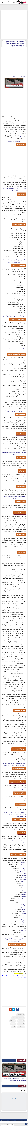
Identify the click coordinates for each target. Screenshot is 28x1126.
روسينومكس (23, 934)
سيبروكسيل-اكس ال (21, 866)
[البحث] (8, 2)
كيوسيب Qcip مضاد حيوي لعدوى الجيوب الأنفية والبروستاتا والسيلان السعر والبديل (15, 1079)
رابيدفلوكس (23, 842)
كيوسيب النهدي (21, 1021)
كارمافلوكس (23, 896)
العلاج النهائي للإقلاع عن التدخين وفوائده (14, 411)
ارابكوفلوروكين (22, 924)
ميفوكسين (23, 873)
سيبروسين (17, 789)
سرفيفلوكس (23, 871)
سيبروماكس (23, 789)
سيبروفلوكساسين (22, 840)
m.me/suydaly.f (18, 973)
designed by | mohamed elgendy (7, 1125)
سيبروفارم (4, 789)
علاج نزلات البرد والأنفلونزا (14, 141)
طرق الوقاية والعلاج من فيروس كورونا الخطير (14, 316)
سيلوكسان (23, 932)
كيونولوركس (23, 877)
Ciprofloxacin (21, 1027)
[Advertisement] (14, 24)
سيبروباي (24, 875)
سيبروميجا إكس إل (21, 900)
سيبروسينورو (23, 907)
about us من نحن (11, 1120)
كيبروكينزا (23, 905)
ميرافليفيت (23, 913)
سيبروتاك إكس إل (22, 898)
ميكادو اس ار (19, 816)
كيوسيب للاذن (12, 1021)
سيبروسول (23, 911)
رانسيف (24, 888)
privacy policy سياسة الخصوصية (21, 1120)
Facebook (17, 1009)
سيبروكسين (23, 862)
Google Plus (10, 1009)
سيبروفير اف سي (10, 814)
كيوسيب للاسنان (21, 1024)
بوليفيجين (24, 909)
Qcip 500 (13, 1027)
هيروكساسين (23, 917)
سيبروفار (24, 886)
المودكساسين (23, 869)
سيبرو (20, 798)
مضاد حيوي (13, 1024)
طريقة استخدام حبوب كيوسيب (18, 1017)
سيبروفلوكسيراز (22, 920)
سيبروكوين (10, 789)
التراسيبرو (23, 879)
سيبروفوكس (23, 903)
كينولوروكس (23, 930)
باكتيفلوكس (7, 812)
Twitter (13, 1009)
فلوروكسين (19, 814)
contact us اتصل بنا (4, 1120)
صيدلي (22, 136)
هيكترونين (24, 915)
